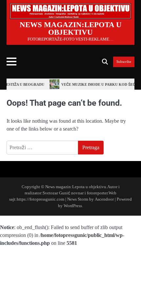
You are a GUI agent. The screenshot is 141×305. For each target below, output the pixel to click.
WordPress (73, 206)
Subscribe (123, 61)
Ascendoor (104, 199)
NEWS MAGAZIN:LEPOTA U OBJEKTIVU (71, 28)
